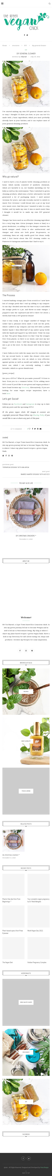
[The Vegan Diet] (13, 948)
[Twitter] (27, 35)
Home (4, 45)
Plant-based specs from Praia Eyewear (12, 931)
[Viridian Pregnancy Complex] (38, 948)
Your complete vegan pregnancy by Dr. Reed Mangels (38, 900)
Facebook (18, 404)
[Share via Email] (40, 429)
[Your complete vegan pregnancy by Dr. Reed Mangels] (38, 885)
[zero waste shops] (26, 1002)
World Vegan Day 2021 (35, 930)
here (8, 393)
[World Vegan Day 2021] (38, 916)
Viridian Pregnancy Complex (36, 962)
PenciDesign (44, 1167)
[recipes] (26, 691)
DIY (25, 45)
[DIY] (26, 1102)
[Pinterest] (32, 651)
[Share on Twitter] (35, 429)
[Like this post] (29, 429)
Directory (25, 387)
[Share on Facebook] (32, 429)
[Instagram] (26, 651)
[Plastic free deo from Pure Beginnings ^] (13, 885)
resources (15, 45)
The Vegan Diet (7, 962)
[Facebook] (24, 35)
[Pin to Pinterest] (37, 429)
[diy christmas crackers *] (26, 510)
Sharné (24, 57)
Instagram (30, 404)
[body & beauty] (26, 741)
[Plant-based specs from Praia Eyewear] (13, 916)
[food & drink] (26, 791)
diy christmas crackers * (26, 535)
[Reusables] (26, 1052)
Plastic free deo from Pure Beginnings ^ (11, 900)
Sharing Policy (39, 415)
